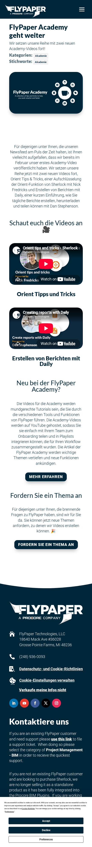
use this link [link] (61, 739)
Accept (46, 821)
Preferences (46, 839)
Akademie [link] (41, 55)
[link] (25, 11)
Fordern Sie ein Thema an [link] (46, 544)
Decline (46, 830)
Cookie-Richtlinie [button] (28, 809)
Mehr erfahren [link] (46, 476)
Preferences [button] (9, 812)
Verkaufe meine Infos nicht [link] (42, 690)
